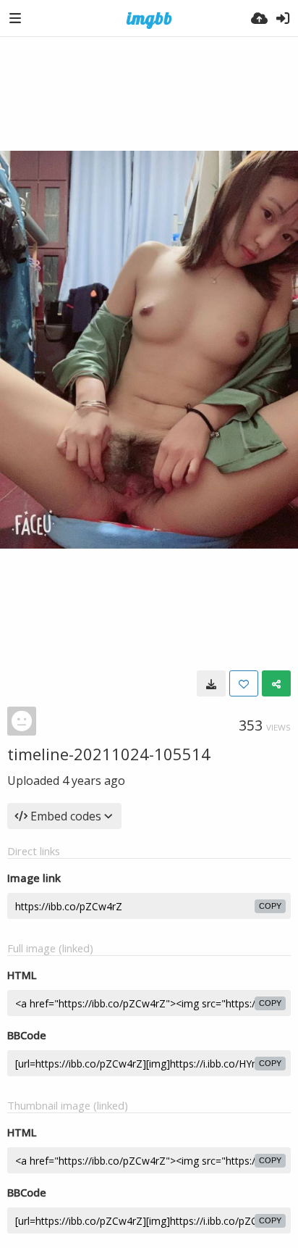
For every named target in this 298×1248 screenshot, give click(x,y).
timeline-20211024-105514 (108, 754)
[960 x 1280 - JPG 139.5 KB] (211, 683)
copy (270, 906)
